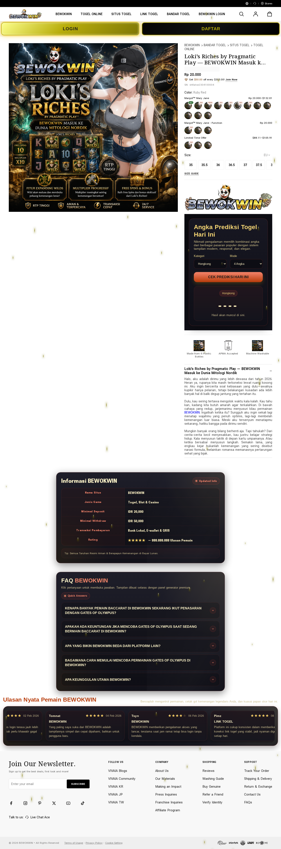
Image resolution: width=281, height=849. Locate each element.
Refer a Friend (212, 794)
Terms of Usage (73, 842)
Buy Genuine (211, 787)
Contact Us (252, 794)
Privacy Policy (94, 842)
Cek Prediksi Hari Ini (228, 277)
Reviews (208, 771)
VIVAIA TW (116, 802)
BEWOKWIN (192, 45)
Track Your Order (256, 771)
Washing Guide (213, 779)
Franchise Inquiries (169, 802)
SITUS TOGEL (239, 45)
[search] (241, 14)
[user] (255, 14)
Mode (233, 256)
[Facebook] (13, 803)
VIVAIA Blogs (117, 771)
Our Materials (165, 779)
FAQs (248, 802)
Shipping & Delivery (258, 779)
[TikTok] (84, 803)
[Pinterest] (41, 803)
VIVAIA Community (121, 779)
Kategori (199, 256)
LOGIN (70, 28)
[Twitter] (56, 803)
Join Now (231, 79)
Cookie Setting (113, 842)
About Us (162, 771)
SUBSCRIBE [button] (78, 783)
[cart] (269, 14)
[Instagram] (27, 803)
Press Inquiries (166, 794)
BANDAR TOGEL (215, 45)
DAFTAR (211, 28)
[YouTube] (70, 803)
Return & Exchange (258, 787)
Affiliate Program (167, 810)
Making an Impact (168, 787)
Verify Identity (212, 802)
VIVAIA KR (115, 787)
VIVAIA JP (115, 794)
